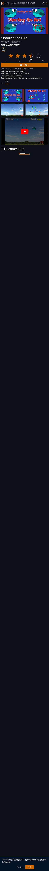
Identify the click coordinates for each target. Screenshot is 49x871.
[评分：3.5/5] (24, 56)
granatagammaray (10, 45)
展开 (25, 69)
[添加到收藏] (31, 60)
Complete (17, 69)
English (7, 84)
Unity (31, 69)
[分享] (18, 60)
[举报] (43, 60)
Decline (19, 867)
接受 (29, 867)
